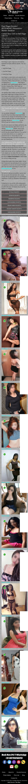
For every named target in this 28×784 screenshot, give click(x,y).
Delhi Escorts (11, 782)
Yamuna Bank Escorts (14, 212)
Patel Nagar (14, 82)
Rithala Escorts (14, 192)
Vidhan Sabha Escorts (14, 205)
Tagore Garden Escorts (14, 208)
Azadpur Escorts (14, 195)
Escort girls (19, 113)
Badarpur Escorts (14, 198)
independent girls (7, 168)
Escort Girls (15, 120)
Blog (22, 18)
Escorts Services (20, 15)
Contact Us (14, 20)
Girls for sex (9, 128)
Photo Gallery (8, 18)
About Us (11, 15)
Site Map (18, 782)
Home (5, 15)
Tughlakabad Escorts (14, 202)
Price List (16, 18)
